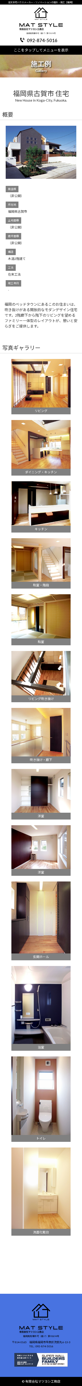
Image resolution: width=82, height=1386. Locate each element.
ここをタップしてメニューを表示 (41, 50)
